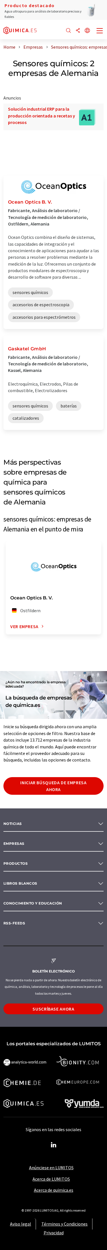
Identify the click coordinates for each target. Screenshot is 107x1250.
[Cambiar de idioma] (87, 31)
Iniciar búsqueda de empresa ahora (53, 786)
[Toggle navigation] (100, 31)
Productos (15, 863)
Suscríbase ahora (53, 1009)
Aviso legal (20, 1224)
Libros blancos (20, 883)
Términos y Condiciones (64, 1224)
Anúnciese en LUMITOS (51, 1167)
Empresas (14, 843)
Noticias (12, 823)
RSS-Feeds (14, 923)
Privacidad (54, 1232)
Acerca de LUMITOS (51, 1179)
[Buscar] (68, 31)
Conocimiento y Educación (32, 903)
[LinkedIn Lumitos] (54, 1145)
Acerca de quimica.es (53, 1190)
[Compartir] (78, 31)
